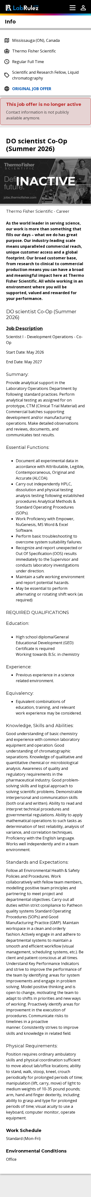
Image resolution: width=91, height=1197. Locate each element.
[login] (83, 7)
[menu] (72, 7)
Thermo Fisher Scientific (34, 51)
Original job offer (31, 88)
